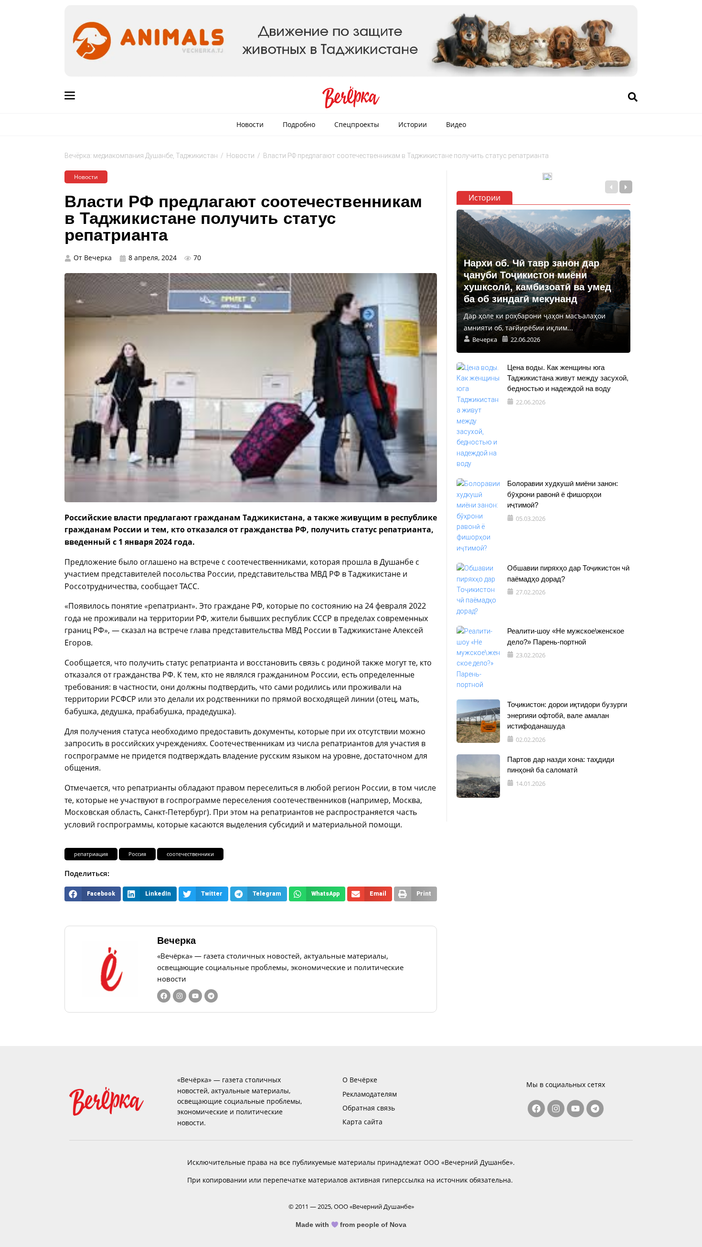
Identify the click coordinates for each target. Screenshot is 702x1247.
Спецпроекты (356, 124)
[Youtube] (195, 996)
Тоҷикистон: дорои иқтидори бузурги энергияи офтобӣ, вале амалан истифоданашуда (567, 715)
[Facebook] (163, 996)
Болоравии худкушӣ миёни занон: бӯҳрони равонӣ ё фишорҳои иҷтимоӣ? (562, 494)
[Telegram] (211, 996)
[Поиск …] (633, 97)
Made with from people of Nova (351, 1224)
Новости (250, 124)
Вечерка (176, 940)
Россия (137, 853)
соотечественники (190, 853)
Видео (456, 124)
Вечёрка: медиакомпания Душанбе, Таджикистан (141, 155)
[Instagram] (179, 996)
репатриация (91, 853)
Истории (412, 124)
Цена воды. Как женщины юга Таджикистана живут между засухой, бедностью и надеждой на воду (567, 378)
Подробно (299, 124)
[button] (92, 894)
